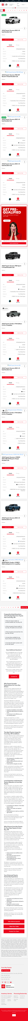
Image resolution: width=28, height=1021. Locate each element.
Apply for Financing (16, 996)
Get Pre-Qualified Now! (14, 243)
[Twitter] (8, 982)
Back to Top (24, 607)
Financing (17, 993)
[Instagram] (5, 982)
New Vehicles (4, 996)
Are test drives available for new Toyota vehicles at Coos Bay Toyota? (13, 638)
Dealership (23, 993)
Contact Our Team (14, 931)
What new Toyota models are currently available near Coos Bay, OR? (13, 621)
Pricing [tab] (17, 45)
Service (9, 993)
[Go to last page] (18, 607)
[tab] (12, 7)
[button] (24, 28)
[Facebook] (2, 982)
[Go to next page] (26, 10)
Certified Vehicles (3, 1000)
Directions (22, 997)
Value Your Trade (20, 39)
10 (23, 10)
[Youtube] (10, 982)
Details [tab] (10, 45)
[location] (23, 1)
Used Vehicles (4, 997)
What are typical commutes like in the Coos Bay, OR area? (14, 632)
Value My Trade (16, 1000)
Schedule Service (9, 996)
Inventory (4, 993)
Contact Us (14, 676)
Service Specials (9, 1000)
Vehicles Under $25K (3, 1003)
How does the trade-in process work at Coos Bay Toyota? (13, 643)
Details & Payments (8, 39)
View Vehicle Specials (14, 921)
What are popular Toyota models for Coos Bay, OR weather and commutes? (13, 627)
